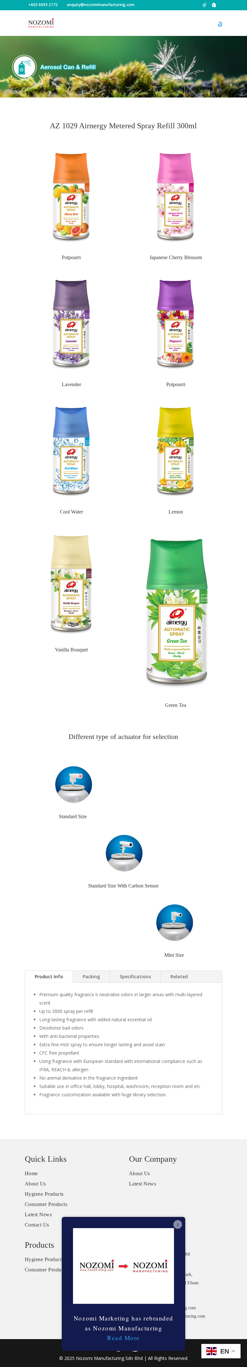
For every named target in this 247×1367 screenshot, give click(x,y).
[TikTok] (204, 7)
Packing (91, 976)
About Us (35, 1183)
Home (31, 1173)
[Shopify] (213, 7)
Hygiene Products (44, 1194)
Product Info (49, 976)
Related (179, 976)
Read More (123, 1338)
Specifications (135, 976)
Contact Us (37, 1224)
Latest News (38, 1214)
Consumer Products (46, 1204)
